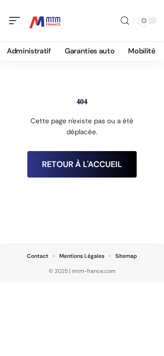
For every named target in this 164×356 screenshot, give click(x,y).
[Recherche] (124, 21)
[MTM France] (45, 20)
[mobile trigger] (17, 20)
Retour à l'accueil (82, 164)
